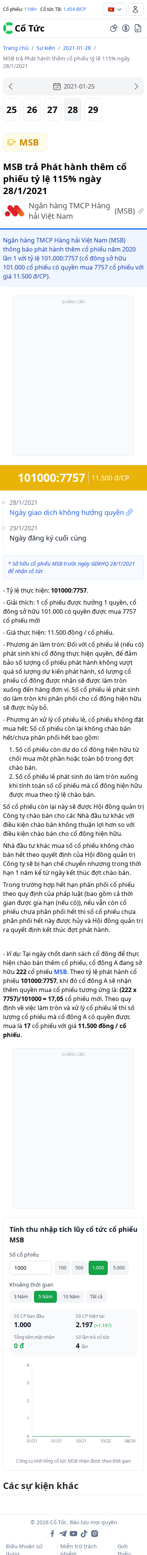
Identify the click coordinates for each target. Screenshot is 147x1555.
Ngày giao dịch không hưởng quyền (66, 512)
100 (62, 1267)
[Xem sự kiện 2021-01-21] (10, 86)
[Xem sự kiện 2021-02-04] (136, 86)
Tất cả (96, 1296)
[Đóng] (130, 1482)
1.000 (98, 1267)
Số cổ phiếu (24, 1254)
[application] (73, 1408)
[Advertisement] (73, 379)
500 (79, 1267)
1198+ (30, 9)
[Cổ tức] (126, 28)
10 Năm (71, 1296)
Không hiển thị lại (117, 1538)
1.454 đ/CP (74, 9)
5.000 (119, 1267)
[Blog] (138, 28)
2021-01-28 (77, 47)
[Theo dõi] (114, 28)
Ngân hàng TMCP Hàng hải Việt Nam (82, 210)
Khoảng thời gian (31, 1284)
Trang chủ (16, 47)
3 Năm (21, 1296)
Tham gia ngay (52, 1537)
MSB (60, 972)
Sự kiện (46, 47)
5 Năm (45, 1296)
